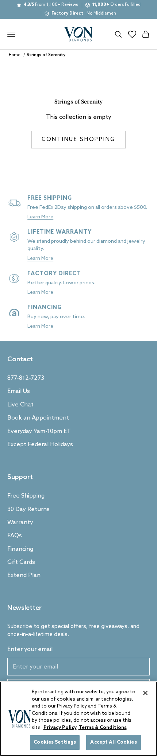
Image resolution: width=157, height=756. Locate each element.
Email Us (18, 391)
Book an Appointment (38, 417)
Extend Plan (24, 575)
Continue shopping (78, 139)
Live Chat (20, 404)
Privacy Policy (60, 727)
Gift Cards (21, 562)
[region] (78, 718)
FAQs (14, 535)
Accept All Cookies (113, 742)
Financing (20, 549)
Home (14, 55)
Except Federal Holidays (40, 444)
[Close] (145, 693)
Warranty (20, 522)
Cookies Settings (55, 742)
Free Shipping (26, 495)
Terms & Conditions (102, 727)
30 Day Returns (28, 509)
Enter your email (30, 649)
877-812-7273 (25, 378)
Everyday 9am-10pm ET (39, 431)
